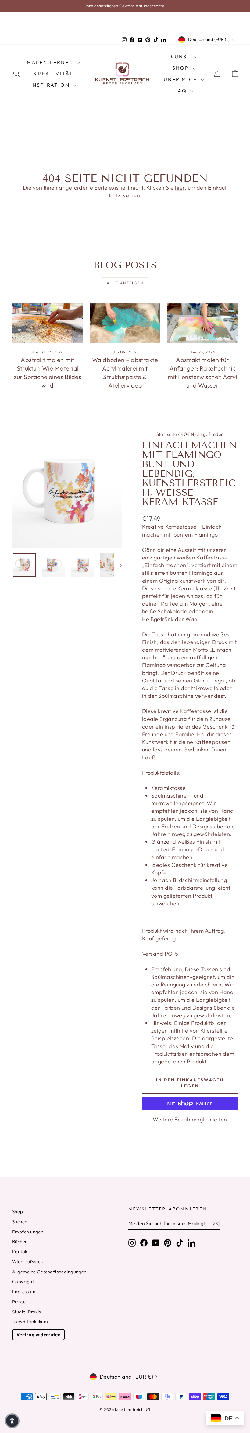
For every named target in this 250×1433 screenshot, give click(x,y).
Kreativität (53, 74)
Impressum (23, 1291)
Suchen (19, 1222)
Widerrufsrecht (28, 1262)
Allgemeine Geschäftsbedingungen (49, 1272)
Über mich (181, 79)
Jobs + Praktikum (30, 1321)
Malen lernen (51, 62)
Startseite (166, 434)
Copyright (23, 1281)
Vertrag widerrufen (38, 1334)
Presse (19, 1302)
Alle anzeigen (125, 282)
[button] (12, 1420)
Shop (181, 68)
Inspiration (51, 85)
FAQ (181, 91)
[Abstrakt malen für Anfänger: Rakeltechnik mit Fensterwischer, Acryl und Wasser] (202, 323)
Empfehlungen (27, 1232)
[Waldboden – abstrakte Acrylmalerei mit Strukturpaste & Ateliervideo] (125, 323)
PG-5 (171, 953)
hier (180, 187)
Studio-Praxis (26, 1312)
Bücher (19, 1241)
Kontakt (20, 1251)
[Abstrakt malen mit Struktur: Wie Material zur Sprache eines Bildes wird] (47, 323)
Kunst (182, 56)
